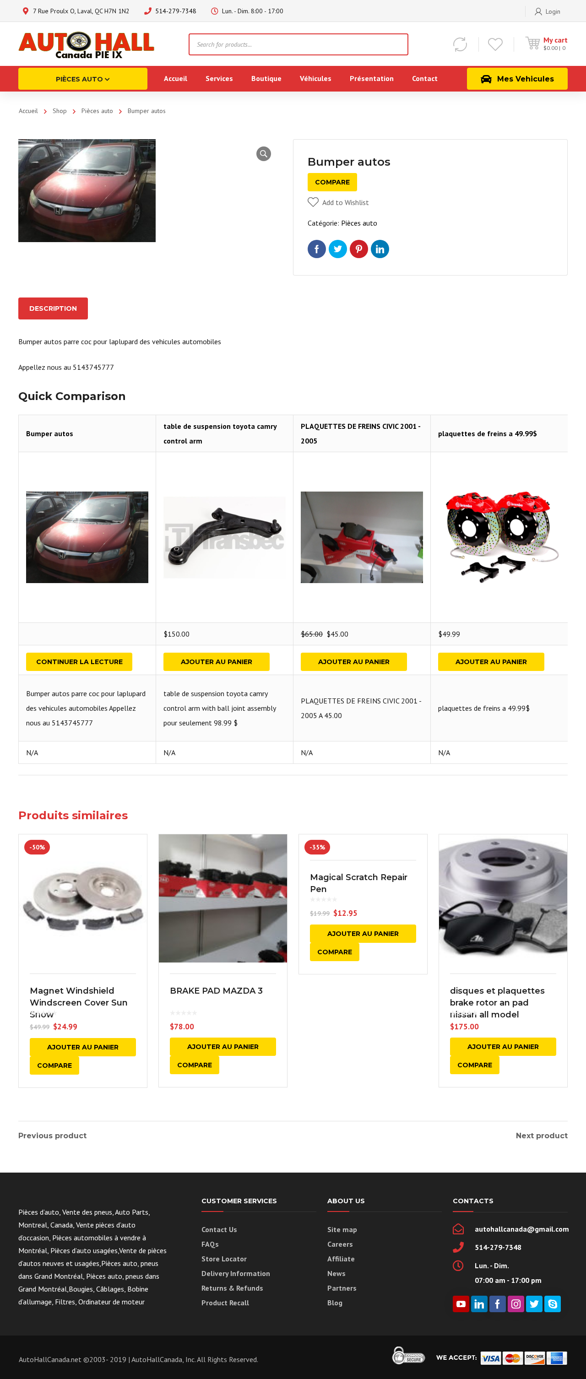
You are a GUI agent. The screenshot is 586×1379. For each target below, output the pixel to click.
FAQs (210, 1244)
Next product (542, 1136)
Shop (60, 111)
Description (53, 308)
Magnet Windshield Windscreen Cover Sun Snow (79, 1003)
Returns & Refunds (232, 1287)
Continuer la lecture (79, 662)
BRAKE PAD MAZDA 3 (216, 991)
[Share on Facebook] (317, 249)
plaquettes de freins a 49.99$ (487, 433)
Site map (342, 1229)
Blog (334, 1302)
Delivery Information (235, 1273)
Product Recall (225, 1302)
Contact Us (219, 1229)
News (336, 1273)
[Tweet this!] (338, 249)
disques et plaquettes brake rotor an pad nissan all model (497, 1003)
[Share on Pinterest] (359, 249)
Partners (342, 1287)
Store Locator (224, 1258)
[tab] (53, 308)
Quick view (82, 898)
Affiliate (341, 1258)
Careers (340, 1244)
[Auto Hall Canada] (87, 43)
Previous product (52, 1136)
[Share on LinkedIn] (380, 249)
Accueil (28, 111)
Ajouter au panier (216, 662)
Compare (332, 182)
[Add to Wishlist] (134, 854)
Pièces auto (97, 111)
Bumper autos (49, 433)
